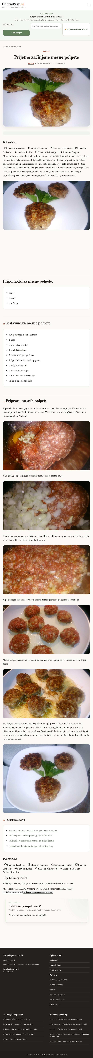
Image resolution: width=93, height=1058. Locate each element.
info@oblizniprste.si (11, 969)
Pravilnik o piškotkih (57, 995)
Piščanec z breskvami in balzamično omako (20, 1029)
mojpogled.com (55, 965)
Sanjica (31, 63)
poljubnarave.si (55, 970)
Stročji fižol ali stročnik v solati (15, 1039)
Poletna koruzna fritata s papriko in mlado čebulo (31, 840)
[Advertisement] (46, 250)
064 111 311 (8, 972)
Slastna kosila (16, 46)
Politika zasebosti (56, 985)
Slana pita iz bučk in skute (72, 1042)
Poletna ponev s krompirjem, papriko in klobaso (31, 835)
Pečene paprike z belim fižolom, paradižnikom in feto (33, 830)
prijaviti (42, 915)
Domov (5, 46)
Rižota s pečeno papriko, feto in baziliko (18, 1034)
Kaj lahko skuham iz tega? (76, 29)
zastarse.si (54, 960)
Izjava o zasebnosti (57, 1000)
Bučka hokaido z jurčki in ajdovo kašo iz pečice (31, 845)
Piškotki (52, 990)
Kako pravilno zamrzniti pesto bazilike (17, 1024)
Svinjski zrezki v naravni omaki (70, 1019)
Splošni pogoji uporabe (58, 980)
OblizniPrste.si (9, 960)
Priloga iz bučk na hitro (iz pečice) (16, 1019)
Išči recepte (8, 24)
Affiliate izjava (55, 1005)
